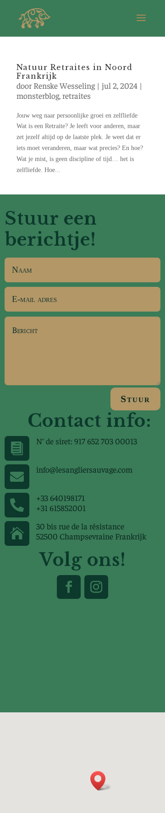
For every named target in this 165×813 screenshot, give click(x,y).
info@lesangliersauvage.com (84, 469)
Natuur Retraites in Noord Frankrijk (74, 72)
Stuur (135, 398)
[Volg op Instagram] (96, 587)
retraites (76, 95)
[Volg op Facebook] (69, 587)
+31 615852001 (61, 507)
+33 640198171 (60, 497)
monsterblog (37, 95)
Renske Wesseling (64, 85)
